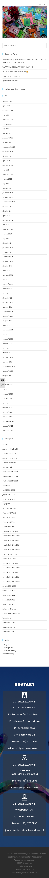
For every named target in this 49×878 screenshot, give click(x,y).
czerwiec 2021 (8, 385)
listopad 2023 (7, 252)
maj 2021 (6, 389)
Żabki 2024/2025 (9, 627)
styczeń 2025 (7, 188)
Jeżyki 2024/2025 (9, 490)
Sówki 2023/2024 (9, 595)
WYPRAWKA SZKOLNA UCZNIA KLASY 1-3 (18, 67)
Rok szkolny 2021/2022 (11, 563)
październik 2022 (9, 311)
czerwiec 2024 (8, 220)
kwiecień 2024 (8, 229)
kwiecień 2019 (8, 430)
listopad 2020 (7, 417)
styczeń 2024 (7, 243)
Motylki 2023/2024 (9, 522)
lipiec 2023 (6, 270)
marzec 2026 (7, 124)
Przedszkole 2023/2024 (11, 540)
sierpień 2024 (7, 211)
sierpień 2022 (7, 321)
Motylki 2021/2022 (9, 513)
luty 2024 (6, 238)
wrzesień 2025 (8, 151)
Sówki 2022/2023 (9, 591)
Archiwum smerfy (9, 462)
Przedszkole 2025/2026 (11, 549)
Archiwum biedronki (10, 449)
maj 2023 (6, 279)
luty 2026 (6, 129)
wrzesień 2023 (8, 261)
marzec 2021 (7, 398)
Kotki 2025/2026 (8, 499)
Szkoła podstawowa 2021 (12, 613)
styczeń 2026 (7, 133)
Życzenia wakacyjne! (10, 81)
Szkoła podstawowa (10, 609)
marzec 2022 (7, 344)
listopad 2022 (7, 307)
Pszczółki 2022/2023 (10, 558)
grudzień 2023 (8, 247)
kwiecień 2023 (8, 284)
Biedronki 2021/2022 (10, 472)
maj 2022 (6, 334)
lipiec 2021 (6, 380)
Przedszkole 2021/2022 (11, 531)
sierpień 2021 (7, 375)
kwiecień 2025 (8, 174)
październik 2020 (9, 421)
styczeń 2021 (7, 407)
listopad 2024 (7, 197)
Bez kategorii (7, 467)
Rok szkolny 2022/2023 (11, 568)
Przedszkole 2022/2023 (11, 536)
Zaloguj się (6, 645)
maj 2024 (6, 225)
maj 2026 (6, 115)
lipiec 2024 (6, 215)
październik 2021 (9, 366)
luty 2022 (6, 348)
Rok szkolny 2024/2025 (11, 577)
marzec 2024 (7, 234)
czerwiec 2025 (8, 165)
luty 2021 (6, 403)
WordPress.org (8, 653)
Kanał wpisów (8, 648)
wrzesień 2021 (8, 371)
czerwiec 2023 (8, 275)
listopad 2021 (7, 362)
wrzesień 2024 (8, 206)
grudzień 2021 (8, 357)
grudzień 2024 (8, 193)
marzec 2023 (7, 289)
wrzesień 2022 (8, 316)
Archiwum (6, 444)
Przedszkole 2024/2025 (11, 545)
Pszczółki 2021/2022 (10, 554)
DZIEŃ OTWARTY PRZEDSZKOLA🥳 (15, 71)
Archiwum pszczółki (10, 458)
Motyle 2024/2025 (9, 508)
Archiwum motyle (9, 453)
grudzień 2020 (8, 412)
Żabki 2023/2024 (9, 623)
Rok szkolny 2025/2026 (11, 581)
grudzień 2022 (8, 302)
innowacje (6, 485)
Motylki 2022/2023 (9, 517)
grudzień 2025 (8, 138)
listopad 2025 (7, 142)
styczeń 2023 (7, 298)
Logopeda (6, 504)
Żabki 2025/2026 (9, 632)
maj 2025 (6, 170)
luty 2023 (6, 293)
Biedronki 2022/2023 (10, 476)
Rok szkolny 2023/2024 (11, 572)
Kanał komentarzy (9, 651)
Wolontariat (7, 618)
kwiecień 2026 (8, 119)
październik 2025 (9, 147)
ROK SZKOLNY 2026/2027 (12, 76)
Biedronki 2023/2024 (10, 481)
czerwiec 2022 (8, 330)
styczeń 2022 (7, 353)
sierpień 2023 (7, 266)
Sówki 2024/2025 (9, 600)
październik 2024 (9, 202)
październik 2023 (9, 257)
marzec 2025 (7, 179)
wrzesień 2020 (8, 426)
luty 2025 (6, 183)
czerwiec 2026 (8, 110)
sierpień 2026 (7, 101)
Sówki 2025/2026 (9, 604)
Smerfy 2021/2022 (9, 586)
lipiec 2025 (6, 161)
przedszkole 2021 (9, 526)
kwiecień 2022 (8, 339)
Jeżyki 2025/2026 (9, 495)
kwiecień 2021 (8, 394)
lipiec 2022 (6, 325)
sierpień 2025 (7, 156)
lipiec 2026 (6, 106)
